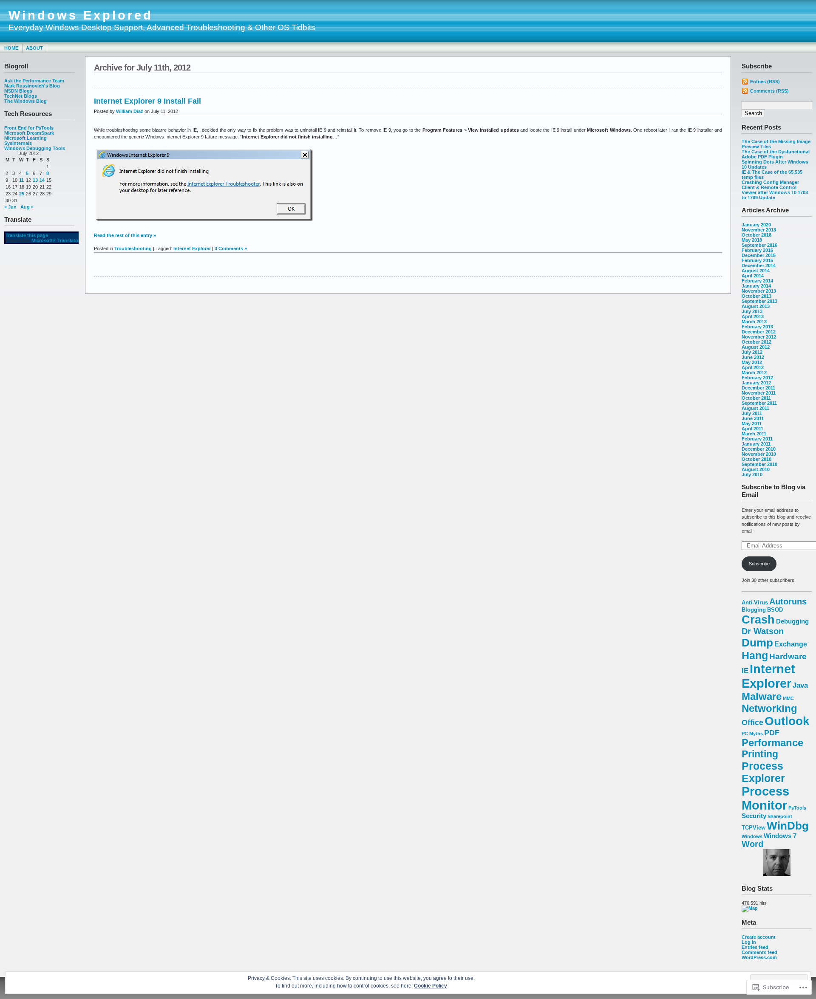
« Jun (10, 206)
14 (42, 180)
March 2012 (754, 372)
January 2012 (756, 382)
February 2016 (757, 250)
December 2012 (759, 331)
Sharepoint (780, 816)
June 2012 (753, 357)
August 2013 (756, 306)
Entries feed (755, 947)
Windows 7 (780, 835)
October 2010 (756, 459)
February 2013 (757, 326)
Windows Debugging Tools (34, 148)
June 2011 (753, 418)
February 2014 (757, 280)
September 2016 (759, 245)
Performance (772, 742)
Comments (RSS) (769, 90)
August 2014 (756, 270)
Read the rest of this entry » (125, 235)
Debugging (792, 621)
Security (754, 816)
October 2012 (756, 341)
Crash (758, 619)
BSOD (775, 610)
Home (11, 48)
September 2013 (759, 301)
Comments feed (759, 952)
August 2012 (756, 347)
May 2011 (752, 423)
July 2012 (752, 352)
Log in (749, 942)
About (34, 48)
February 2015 (757, 260)
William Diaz (129, 111)
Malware (762, 696)
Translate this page (27, 235)
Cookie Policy (430, 986)
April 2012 (753, 367)
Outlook (787, 721)
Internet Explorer (768, 676)
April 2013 (753, 316)
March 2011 (754, 433)
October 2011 (756, 398)
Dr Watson (763, 631)
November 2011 (759, 392)
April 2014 (753, 275)
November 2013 (759, 290)
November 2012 (759, 336)
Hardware (788, 656)
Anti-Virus (755, 602)
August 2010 (756, 469)
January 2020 (756, 224)
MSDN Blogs (18, 90)
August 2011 (755, 408)
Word (752, 844)
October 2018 (756, 234)
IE (745, 670)
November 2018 (759, 229)
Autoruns (788, 601)
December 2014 (759, 265)
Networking (769, 708)
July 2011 (752, 413)
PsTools (797, 807)
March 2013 (754, 321)
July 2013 (752, 311)
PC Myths (752, 733)
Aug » (27, 206)
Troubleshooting (133, 248)
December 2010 (759, 449)
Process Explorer (763, 772)
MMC (788, 698)
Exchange (790, 644)
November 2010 (759, 454)
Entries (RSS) (765, 81)
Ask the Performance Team (34, 80)
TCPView (753, 827)
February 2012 (757, 377)
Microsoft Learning (25, 138)
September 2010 (759, 464)
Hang (755, 655)
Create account (759, 937)
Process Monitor (765, 798)
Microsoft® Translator (55, 240)
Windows (752, 836)
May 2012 (752, 362)
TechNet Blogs (20, 96)
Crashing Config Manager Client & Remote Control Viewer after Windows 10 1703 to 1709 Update (775, 190)
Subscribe (759, 563)
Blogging (754, 610)
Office (752, 722)
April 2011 (752, 428)
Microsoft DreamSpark (29, 132)
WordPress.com (759, 957)
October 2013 (756, 296)
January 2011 (756, 443)
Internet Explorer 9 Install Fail (147, 101)
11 (21, 180)
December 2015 (759, 255)
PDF (771, 732)
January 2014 (756, 285)
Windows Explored (80, 15)
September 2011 (759, 403)
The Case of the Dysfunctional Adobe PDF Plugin (776, 154)
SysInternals (18, 143)
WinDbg (788, 825)
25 (21, 193)
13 (35, 180)
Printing (760, 754)
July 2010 (752, 474)
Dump (757, 642)
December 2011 (758, 387)
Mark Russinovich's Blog (32, 85)
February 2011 (757, 438)
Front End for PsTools (29, 127)
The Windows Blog (25, 101)
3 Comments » (231, 248)
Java (800, 685)
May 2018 (752, 240)
